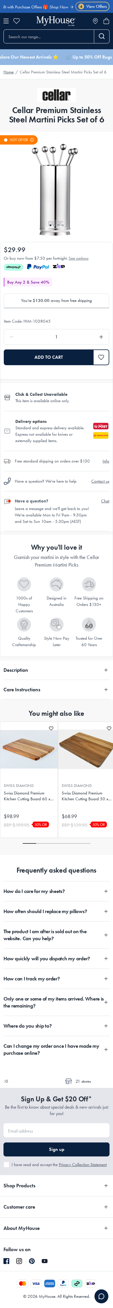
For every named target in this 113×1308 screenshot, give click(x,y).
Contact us (100, 481)
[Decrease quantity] (25, 337)
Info (106, 461)
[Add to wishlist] (51, 728)
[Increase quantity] (87, 337)
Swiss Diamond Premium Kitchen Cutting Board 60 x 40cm (27, 796)
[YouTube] (45, 1261)
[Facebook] (6, 1261)
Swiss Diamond (19, 785)
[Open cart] (106, 21)
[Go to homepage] (56, 21)
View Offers (93, 6)
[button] (101, 357)
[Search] (102, 36)
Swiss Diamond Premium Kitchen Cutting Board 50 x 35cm (85, 796)
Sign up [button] (56, 1149)
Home (8, 72)
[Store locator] (95, 21)
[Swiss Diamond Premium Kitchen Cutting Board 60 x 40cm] (29, 749)
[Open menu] (6, 21)
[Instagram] (19, 1261)
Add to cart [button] (48, 357)
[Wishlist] (16, 21)
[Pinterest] (32, 1261)
